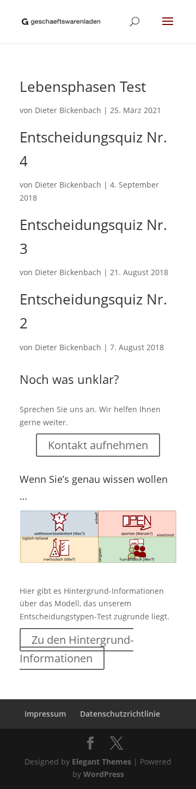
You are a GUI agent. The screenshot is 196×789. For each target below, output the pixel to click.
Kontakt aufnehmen (98, 445)
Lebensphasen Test (83, 86)
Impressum (45, 714)
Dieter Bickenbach (68, 110)
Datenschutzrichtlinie (120, 714)
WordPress (103, 774)
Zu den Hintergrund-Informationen (76, 649)
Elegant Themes (101, 761)
